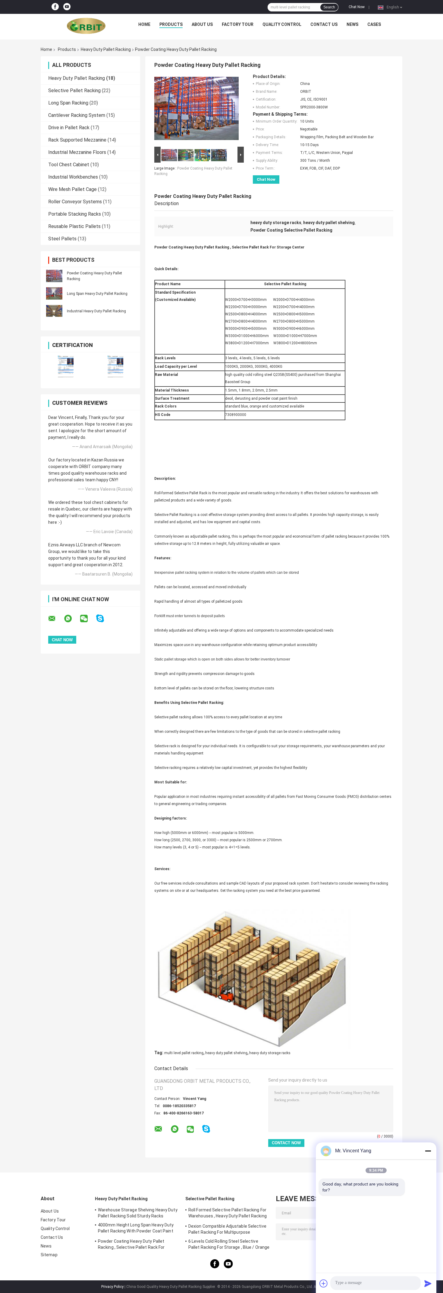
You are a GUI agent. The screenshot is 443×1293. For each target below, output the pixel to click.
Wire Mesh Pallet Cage (72, 189)
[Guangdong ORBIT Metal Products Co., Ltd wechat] (87, 618)
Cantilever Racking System (76, 115)
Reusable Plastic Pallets (74, 226)
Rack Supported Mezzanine (77, 140)
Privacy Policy (112, 1287)
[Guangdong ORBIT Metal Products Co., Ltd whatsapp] (71, 618)
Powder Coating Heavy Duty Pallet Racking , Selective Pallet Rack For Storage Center (131, 1245)
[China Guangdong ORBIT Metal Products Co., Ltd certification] (65, 366)
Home (144, 24)
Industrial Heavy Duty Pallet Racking (96, 311)
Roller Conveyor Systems (75, 202)
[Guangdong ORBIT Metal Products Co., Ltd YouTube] (66, 7)
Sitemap (49, 1254)
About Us (202, 24)
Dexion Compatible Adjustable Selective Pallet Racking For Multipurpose (227, 1229)
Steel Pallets (62, 239)
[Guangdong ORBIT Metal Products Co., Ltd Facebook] (55, 7)
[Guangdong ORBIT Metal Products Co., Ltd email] (55, 618)
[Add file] (323, 1283)
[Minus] (428, 1150)
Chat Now (357, 7)
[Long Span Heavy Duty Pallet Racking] (54, 293)
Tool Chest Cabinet (68, 164)
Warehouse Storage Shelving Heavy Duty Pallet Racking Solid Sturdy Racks (138, 1212)
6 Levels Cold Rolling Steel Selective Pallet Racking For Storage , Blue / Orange (228, 1244)
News (352, 24)
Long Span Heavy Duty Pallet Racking (97, 294)
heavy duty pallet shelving (226, 1053)
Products (171, 24)
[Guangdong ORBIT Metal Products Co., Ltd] (86, 26)
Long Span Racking (68, 103)
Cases (374, 24)
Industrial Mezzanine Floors (77, 152)
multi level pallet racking (183, 1053)
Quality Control (281, 24)
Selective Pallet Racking (74, 90)
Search (329, 7)
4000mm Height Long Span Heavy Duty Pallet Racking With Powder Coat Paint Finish (136, 1229)
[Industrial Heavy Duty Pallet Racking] (54, 311)
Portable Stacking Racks (74, 214)
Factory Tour (237, 24)
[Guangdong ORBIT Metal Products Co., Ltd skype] (104, 618)
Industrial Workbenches (73, 177)
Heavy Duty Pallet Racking (106, 49)
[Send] (428, 1283)
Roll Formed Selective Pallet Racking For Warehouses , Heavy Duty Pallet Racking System (227, 1213)
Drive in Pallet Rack (69, 127)
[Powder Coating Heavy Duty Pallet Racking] (54, 276)
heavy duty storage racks (270, 1053)
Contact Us (324, 24)
